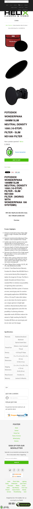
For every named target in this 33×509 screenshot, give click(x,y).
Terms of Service (14, 7)
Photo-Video (16, 481)
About (16, 428)
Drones (24, 485)
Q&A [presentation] (7, 387)
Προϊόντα (10, 25)
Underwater (14, 483)
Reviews (16, 441)
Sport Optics (23, 483)
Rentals (24, 490)
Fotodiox (8, 167)
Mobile (17, 485)
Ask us (21, 141)
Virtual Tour (21, 7)
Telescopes (10, 485)
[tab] (6, 387)
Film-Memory (15, 488)
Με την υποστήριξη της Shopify (18, 499)
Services (9, 492)
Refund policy (16, 438)
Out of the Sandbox (17, 498)
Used (25, 492)
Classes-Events (16, 490)
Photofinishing (17, 492)
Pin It (12, 172)
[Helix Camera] (16, 14)
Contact (26, 7)
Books (8, 488)
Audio (8, 481)
